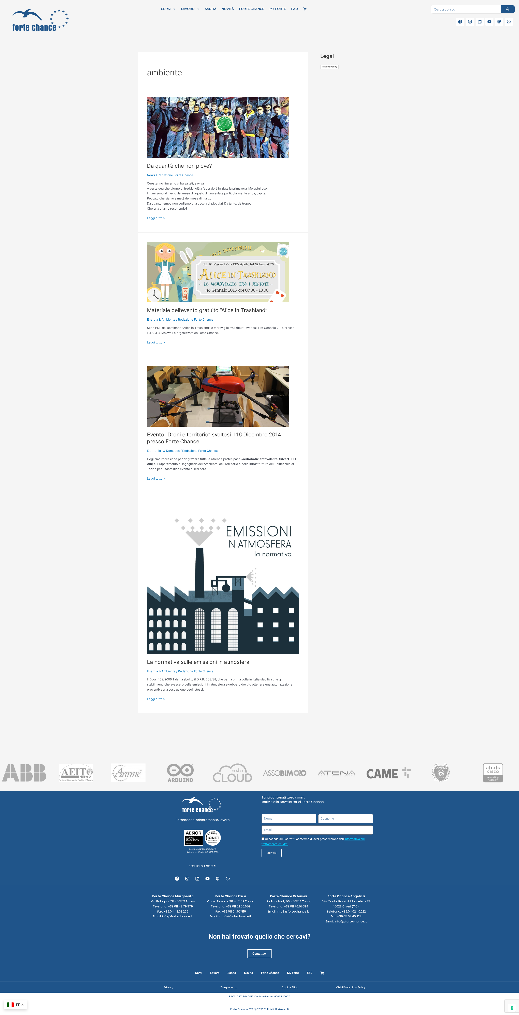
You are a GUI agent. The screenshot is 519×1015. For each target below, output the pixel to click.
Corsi (166, 9)
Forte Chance (251, 9)
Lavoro (188, 9)
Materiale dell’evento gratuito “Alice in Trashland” (207, 310)
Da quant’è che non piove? (179, 166)
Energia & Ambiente (161, 319)
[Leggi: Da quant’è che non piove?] (218, 127)
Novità (228, 9)
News (151, 175)
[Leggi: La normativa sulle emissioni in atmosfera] (223, 578)
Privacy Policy (329, 66)
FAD (294, 9)
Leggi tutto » (156, 218)
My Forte (277, 9)
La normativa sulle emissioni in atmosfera (198, 662)
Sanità (210, 9)
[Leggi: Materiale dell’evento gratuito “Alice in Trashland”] (218, 272)
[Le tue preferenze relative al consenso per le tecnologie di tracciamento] (512, 1008)
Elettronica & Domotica (163, 451)
